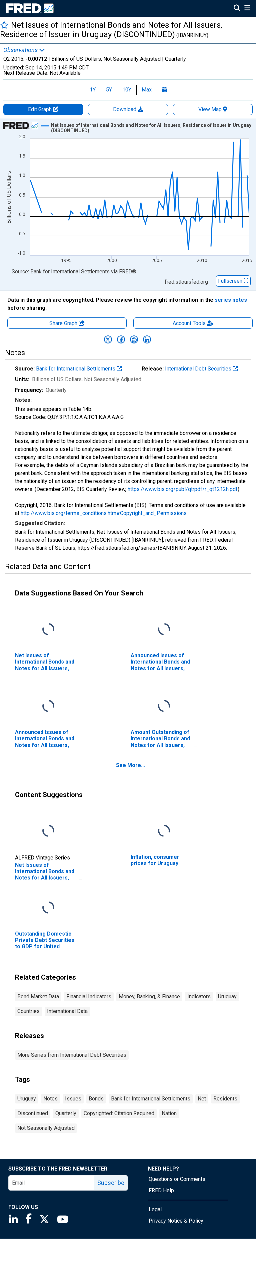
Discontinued (32, 1113)
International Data (67, 1011)
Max (147, 89)
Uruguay (227, 996)
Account (189, 323)
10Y (126, 89)
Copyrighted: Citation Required (119, 1113)
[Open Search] (237, 8)
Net (202, 1098)
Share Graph (64, 323)
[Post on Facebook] (121, 339)
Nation (169, 1113)
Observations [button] (21, 50)
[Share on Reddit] (134, 339)
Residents (225, 1098)
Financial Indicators (88, 996)
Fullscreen (231, 281)
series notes (231, 300)
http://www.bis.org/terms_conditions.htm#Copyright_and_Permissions (104, 513)
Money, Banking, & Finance (149, 996)
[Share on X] (108, 339)
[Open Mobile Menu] (247, 8)
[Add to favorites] (4, 25)
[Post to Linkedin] (147, 339)
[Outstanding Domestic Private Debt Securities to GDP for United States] (48, 908)
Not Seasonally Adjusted (46, 1128)
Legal (155, 1209)
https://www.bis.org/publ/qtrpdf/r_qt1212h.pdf (183, 489)
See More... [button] (130, 765)
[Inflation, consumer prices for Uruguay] (164, 831)
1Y (93, 89)
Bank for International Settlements (76, 368)
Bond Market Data (38, 996)
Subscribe (110, 1182)
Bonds (96, 1098)
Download (125, 109)
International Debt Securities (199, 368)
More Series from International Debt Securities (71, 1055)
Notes (50, 1098)
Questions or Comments (177, 1179)
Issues (73, 1098)
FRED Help (161, 1190)
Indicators (199, 996)
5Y (109, 89)
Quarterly (65, 1113)
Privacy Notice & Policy (176, 1221)
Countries (28, 1011)
